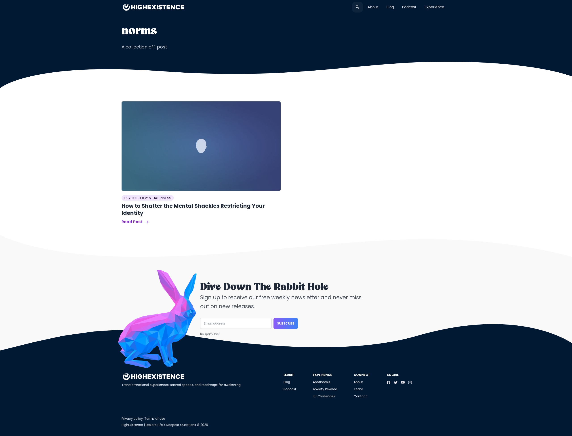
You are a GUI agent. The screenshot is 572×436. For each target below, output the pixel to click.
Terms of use (154, 418)
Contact (360, 396)
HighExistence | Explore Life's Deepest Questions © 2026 (165, 425)
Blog (390, 7)
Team (358, 389)
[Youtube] (403, 382)
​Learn (289, 375)
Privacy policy (132, 418)
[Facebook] (388, 382)
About (373, 7)
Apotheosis (321, 382)
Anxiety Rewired (325, 389)
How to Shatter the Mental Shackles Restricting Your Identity (193, 209)
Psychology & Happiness (147, 198)
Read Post (132, 221)
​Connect (362, 375)
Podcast (409, 7)
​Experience (434, 7)
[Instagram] (410, 382)
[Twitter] (395, 382)
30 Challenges (324, 396)
